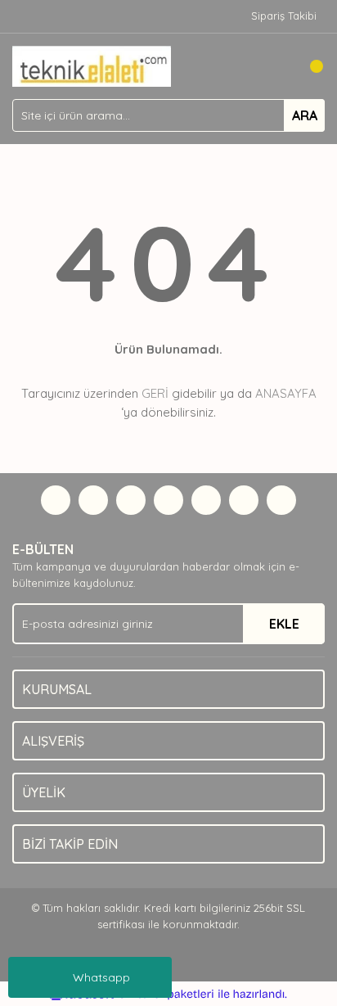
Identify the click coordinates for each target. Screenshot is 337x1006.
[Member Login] (275, 66)
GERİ (155, 393)
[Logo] (91, 64)
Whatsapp (101, 977)
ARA (304, 115)
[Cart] (308, 66)
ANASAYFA (286, 393)
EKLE (284, 624)
